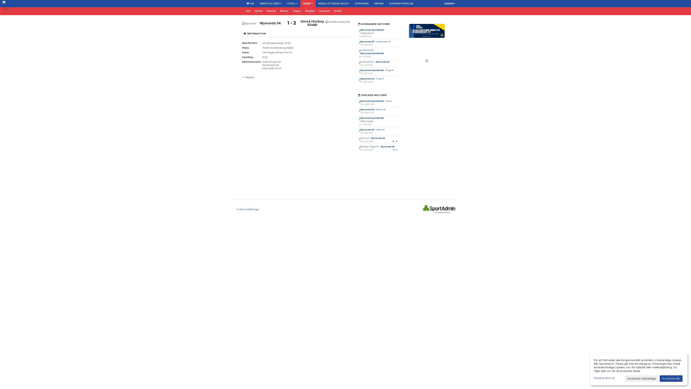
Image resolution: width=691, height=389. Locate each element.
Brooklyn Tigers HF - (377, 146)
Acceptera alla (671, 378)
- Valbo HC (372, 129)
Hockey (307, 3)
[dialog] (638, 369)
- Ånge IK (377, 70)
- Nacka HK (373, 109)
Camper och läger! (269, 3)
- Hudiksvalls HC (375, 41)
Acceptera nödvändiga (641, 378)
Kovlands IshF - (375, 62)
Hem (251, 3)
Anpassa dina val (604, 378)
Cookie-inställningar (247, 209)
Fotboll (291, 3)
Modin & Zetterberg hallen (332, 3)
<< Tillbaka (248, 77)
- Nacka (376, 101)
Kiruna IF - (372, 138)
